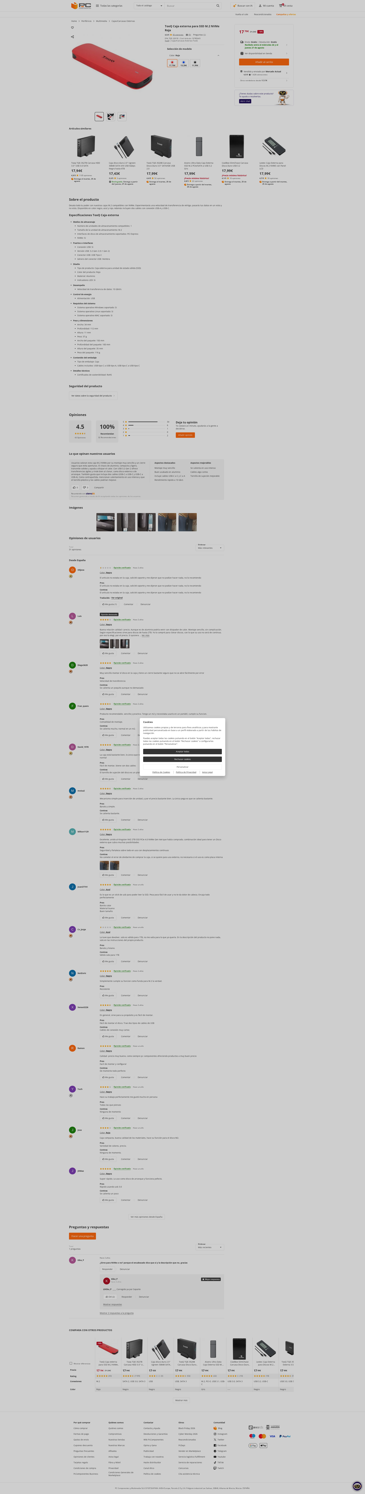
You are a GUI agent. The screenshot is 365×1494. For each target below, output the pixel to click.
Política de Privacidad (186, 772)
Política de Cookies (161, 772)
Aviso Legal (207, 772)
